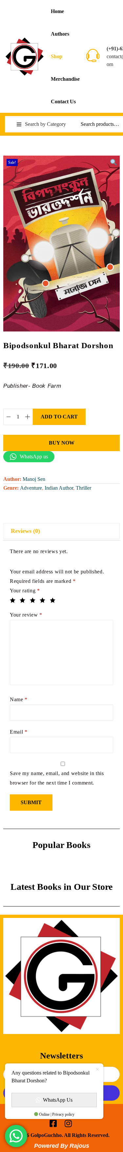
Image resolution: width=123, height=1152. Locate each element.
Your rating (25, 590)
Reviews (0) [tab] (25, 531)
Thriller (83, 488)
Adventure (31, 488)
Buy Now (61, 443)
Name (19, 699)
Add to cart (59, 416)
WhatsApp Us (57, 1100)
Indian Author (59, 488)
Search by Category (45, 124)
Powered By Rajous (61, 1146)
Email (19, 732)
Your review (26, 615)
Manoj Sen (34, 479)
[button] (113, 162)
